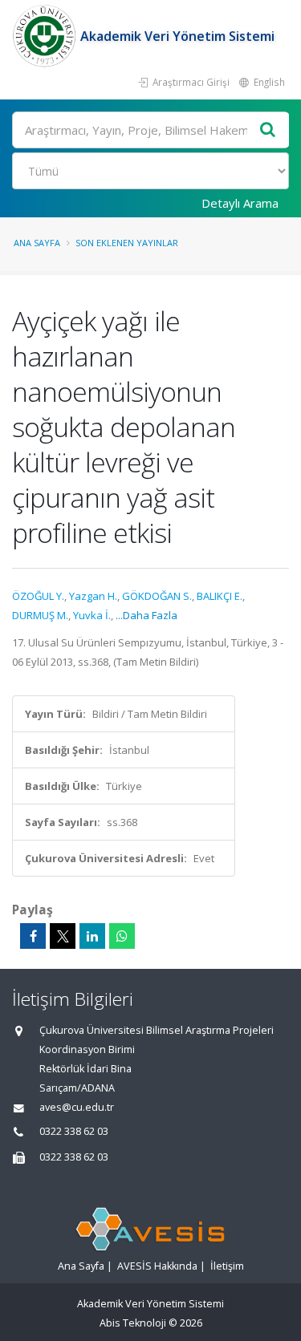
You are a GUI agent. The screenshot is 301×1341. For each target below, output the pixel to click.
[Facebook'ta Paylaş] (33, 936)
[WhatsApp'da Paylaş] (122, 936)
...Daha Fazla (146, 615)
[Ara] (268, 130)
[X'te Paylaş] (62, 936)
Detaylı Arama (240, 203)
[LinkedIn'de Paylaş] (92, 936)
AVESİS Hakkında (157, 1266)
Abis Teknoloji (133, 1323)
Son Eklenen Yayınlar (126, 243)
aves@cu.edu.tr (76, 1107)
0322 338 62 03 (73, 1131)
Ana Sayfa (37, 243)
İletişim (227, 1266)
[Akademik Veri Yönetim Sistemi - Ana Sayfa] (46, 36)
